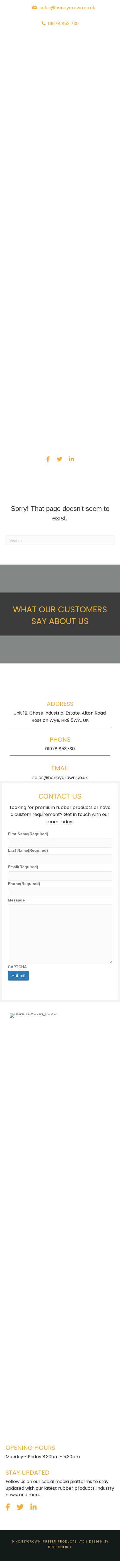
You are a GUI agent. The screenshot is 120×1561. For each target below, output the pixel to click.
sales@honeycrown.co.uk (60, 777)
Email (23, 867)
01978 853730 (60, 749)
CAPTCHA (17, 967)
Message (16, 900)
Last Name (28, 850)
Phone (24, 883)
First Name (28, 834)
